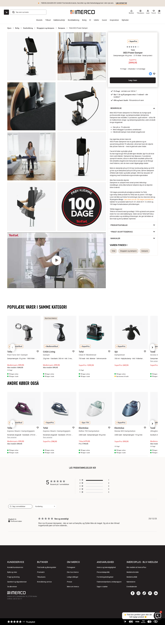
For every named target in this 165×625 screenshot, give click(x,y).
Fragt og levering (13, 577)
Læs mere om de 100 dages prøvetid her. (139, 199)
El (90, 20)
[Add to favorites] (154, 74)
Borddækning (73, 20)
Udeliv (96, 20)
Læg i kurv (133, 80)
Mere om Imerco (73, 587)
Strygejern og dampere (45, 28)
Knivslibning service (44, 582)
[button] (133, 50)
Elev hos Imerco (73, 572)
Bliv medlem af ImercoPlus (136, 567)
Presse (69, 582)
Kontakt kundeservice (15, 567)
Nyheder (125, 20)
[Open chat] (6, 12)
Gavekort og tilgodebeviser (17, 582)
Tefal (113, 251)
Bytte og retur (12, 572)
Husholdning (28, 28)
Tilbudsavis (41, 577)
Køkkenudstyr (59, 20)
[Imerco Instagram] (138, 593)
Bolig (84, 20)
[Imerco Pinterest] (150, 593)
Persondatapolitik (103, 572)
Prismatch (41, 572)
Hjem (9, 28)
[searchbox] (20, 506)
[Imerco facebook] (133, 593)
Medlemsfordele (133, 572)
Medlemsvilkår (132, 577)
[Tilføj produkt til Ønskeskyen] (150, 74)
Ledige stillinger (72, 577)
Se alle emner (12, 587)
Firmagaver (71, 567)
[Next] (152, 347)
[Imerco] (82, 12)
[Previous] (12, 347)
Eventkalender (132, 587)
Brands (39, 20)
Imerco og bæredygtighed (106, 567)
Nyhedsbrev (131, 582)
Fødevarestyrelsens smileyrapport (109, 582)
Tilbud (48, 20)
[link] (94, 492)
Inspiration (114, 20)
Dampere (61, 28)
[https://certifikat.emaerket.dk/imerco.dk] (156, 621)
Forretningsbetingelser (105, 577)
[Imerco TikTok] (144, 593)
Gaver (104, 20)
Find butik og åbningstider (46, 567)
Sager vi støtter (102, 587)
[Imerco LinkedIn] (156, 593)
